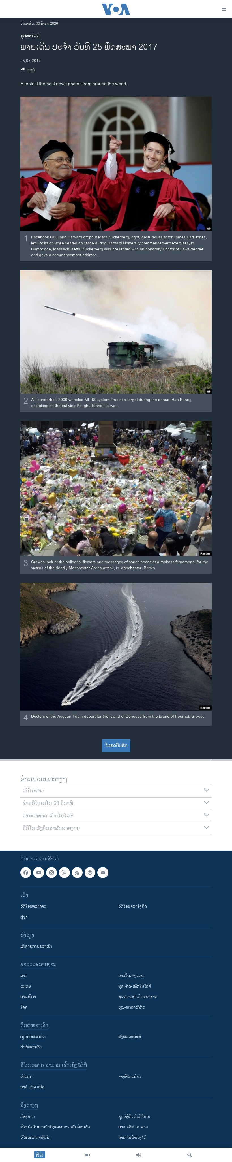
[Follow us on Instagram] (51, 872)
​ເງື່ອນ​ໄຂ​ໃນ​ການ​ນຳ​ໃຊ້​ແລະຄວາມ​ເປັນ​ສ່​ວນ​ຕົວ (55, 1127)
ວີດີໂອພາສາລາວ (33, 906)
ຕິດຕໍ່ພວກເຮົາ (31, 1047)
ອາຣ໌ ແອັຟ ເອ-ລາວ (133, 1127)
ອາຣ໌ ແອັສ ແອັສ (32, 1087)
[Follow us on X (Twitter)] (64, 872)
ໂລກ (23, 1007)
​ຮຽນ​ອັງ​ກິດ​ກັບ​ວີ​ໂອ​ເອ (134, 1117)
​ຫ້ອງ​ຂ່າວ (27, 1117)
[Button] (28, 71)
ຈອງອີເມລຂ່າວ (129, 1077)
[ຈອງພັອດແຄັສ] (102, 872)
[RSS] (77, 872)
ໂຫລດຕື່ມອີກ (116, 745)
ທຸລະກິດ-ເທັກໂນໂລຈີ (134, 986)
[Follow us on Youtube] (38, 872)
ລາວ (23, 976)
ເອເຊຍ (25, 986)
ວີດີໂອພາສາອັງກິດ (132, 906)
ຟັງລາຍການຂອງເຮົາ (36, 946)
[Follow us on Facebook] (25, 872)
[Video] (87, 1155)
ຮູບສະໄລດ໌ (29, 36)
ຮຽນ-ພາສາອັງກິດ (131, 1007)
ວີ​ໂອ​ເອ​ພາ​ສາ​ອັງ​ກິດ (35, 1137)
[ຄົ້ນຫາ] (189, 1155)
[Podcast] (90, 872)
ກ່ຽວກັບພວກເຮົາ (33, 1037)
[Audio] (138, 1155)
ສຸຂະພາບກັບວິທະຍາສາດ (137, 997)
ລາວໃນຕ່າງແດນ (131, 976)
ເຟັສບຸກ (26, 1077)
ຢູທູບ (24, 917)
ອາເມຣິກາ (28, 997)
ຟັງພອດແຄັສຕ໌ (129, 1037)
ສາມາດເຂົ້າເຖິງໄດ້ (132, 1137)
